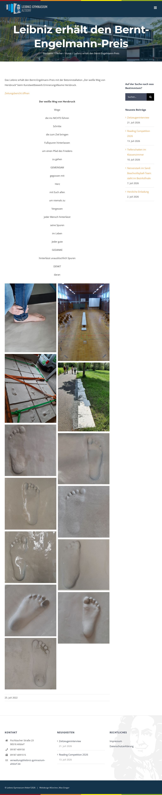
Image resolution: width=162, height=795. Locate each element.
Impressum (116, 741)
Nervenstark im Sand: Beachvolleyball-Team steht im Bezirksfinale (139, 173)
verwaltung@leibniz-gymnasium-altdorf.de (27, 762)
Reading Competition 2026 (73, 754)
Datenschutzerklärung (122, 746)
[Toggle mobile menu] (155, 7)
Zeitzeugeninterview (138, 117)
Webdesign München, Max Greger (54, 787)
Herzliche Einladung (138, 191)
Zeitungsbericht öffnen (17, 93)
